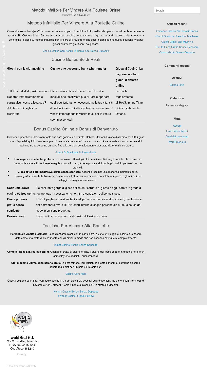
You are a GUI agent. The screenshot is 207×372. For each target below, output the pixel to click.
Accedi (177, 125)
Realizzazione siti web (22, 366)
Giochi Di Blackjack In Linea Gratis (75, 152)
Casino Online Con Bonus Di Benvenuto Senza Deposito (76, 51)
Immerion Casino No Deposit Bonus (177, 31)
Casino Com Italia (75, 274)
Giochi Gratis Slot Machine (177, 41)
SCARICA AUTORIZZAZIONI (3, 66)
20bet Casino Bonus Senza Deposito (75, 245)
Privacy (21, 354)
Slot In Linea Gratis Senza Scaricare (177, 47)
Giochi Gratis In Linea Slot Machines (177, 36)
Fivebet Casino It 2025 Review (76, 296)
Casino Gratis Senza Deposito (177, 52)
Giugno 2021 (177, 85)
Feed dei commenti (177, 136)
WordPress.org (177, 142)
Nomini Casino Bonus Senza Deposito (76, 291)
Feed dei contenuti (177, 131)
